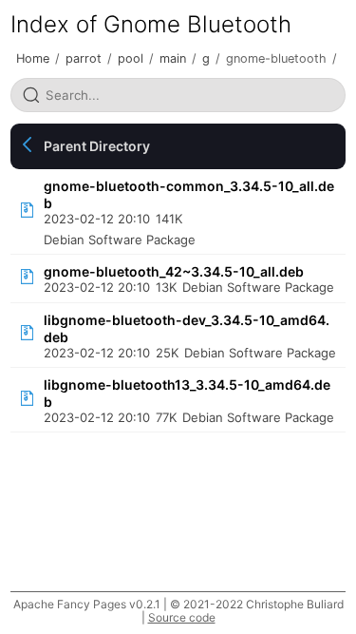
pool (130, 58)
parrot (84, 58)
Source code (181, 617)
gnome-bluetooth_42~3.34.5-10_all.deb (174, 271)
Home (32, 58)
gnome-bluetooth (276, 58)
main (172, 58)
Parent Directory (97, 146)
